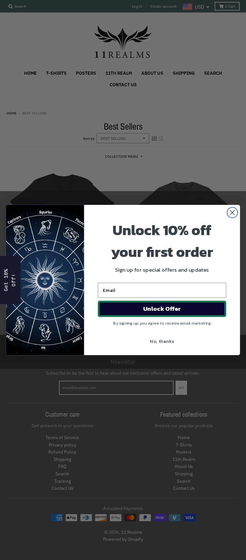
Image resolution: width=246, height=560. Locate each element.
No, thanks (162, 340)
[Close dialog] (232, 212)
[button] (10, 280)
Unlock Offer (162, 308)
